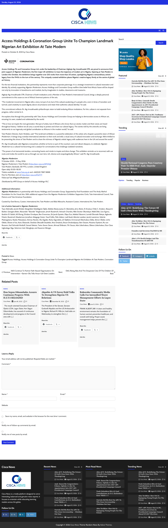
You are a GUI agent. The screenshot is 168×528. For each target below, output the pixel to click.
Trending (129, 180)
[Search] (163, 30)
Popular (137, 180)
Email (63, 394)
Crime (124, 204)
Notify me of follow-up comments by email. (19, 425)
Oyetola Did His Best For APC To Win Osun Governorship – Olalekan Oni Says (148, 82)
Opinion (121, 180)
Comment (6, 364)
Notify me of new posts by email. (14, 434)
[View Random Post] (159, 30)
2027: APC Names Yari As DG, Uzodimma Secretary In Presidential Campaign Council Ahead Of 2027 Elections (149, 117)
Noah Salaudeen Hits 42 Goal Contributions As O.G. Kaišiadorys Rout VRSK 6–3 (68, 500)
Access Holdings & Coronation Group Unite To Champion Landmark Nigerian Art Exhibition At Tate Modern (62, 259)
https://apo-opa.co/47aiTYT (31, 175)
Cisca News (30, 52)
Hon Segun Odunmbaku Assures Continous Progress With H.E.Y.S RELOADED (20, 295)
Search (121, 39)
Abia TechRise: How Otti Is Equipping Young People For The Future (146, 92)
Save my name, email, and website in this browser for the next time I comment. (36, 416)
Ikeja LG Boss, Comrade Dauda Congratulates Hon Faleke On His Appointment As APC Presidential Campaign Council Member (145, 104)
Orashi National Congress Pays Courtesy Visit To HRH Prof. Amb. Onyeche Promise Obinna (141, 165)
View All (161, 76)
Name (5, 394)
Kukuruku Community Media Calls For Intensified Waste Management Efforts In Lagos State (95, 296)
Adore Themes (106, 525)
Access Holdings (14, 259)
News (12, 256)
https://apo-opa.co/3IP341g (39, 164)
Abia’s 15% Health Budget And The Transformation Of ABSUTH (145, 239)
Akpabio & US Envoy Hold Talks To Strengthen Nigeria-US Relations (58, 295)
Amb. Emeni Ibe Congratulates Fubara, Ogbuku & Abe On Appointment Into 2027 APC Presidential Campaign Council (67, 487)
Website (5, 405)
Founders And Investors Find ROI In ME (147, 231)
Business (145, 180)
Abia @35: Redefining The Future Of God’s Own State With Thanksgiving (140, 209)
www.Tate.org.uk (23, 172)
